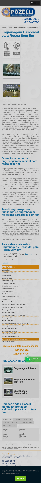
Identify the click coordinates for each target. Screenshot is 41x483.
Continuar (20, 478)
